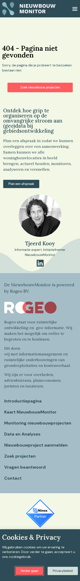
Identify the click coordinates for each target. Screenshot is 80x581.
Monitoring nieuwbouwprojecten (37, 423)
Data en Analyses (22, 434)
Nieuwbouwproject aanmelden (36, 445)
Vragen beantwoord (25, 467)
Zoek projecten (20, 456)
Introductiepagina (23, 401)
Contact (13, 478)
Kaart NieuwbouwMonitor (30, 412)
